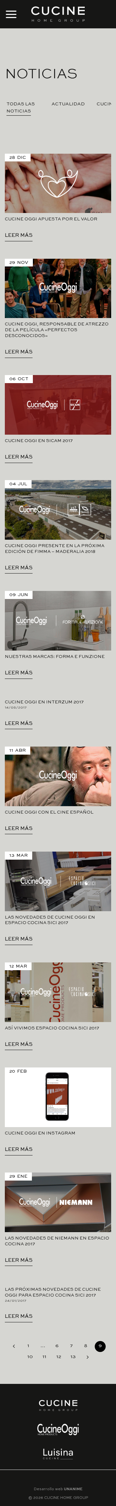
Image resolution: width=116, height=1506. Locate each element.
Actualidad (68, 104)
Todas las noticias (20, 107)
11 (44, 1356)
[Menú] (11, 14)
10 (30, 1356)
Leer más (19, 235)
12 (58, 1356)
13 (73, 1356)
